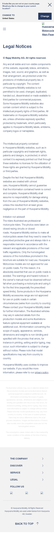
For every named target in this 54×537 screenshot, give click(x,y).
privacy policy (41, 372)
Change (45, 16)
